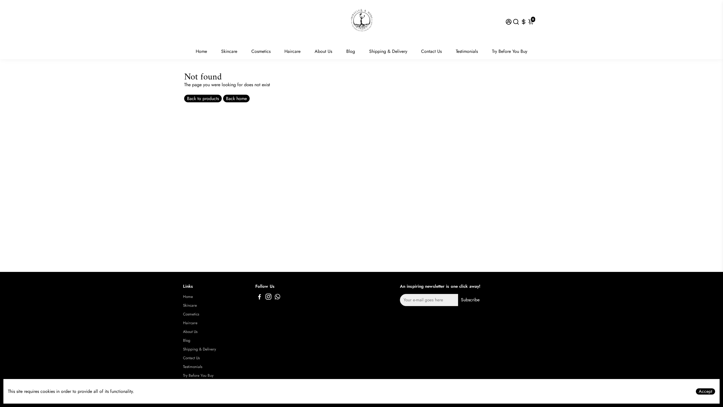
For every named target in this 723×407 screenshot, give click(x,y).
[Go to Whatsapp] (277, 298)
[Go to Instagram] (268, 298)
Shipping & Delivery (388, 51)
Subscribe (470, 299)
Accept (705, 391)
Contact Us (431, 51)
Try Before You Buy (509, 51)
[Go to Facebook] (259, 298)
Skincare (229, 51)
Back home (236, 98)
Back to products (203, 98)
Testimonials (467, 51)
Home (201, 51)
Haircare (292, 51)
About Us (323, 51)
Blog (350, 51)
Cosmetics (261, 51)
